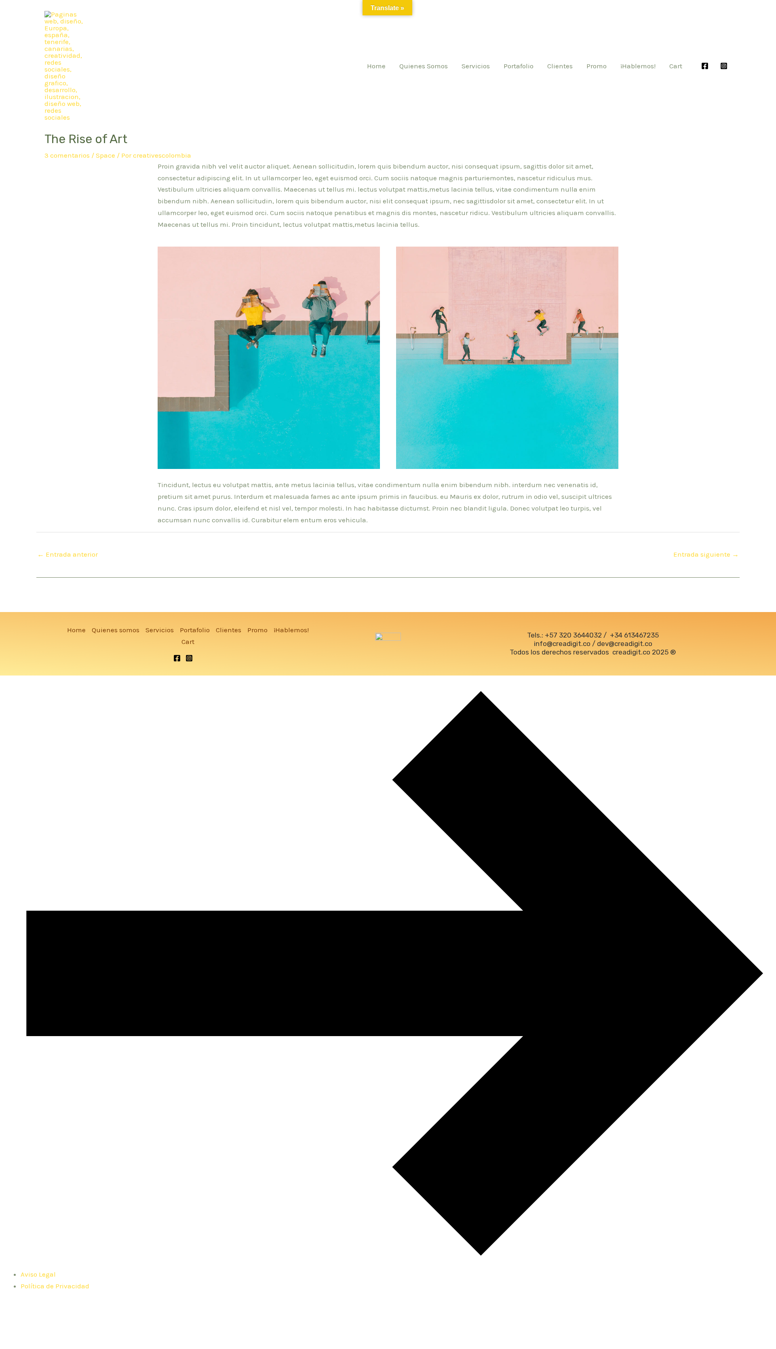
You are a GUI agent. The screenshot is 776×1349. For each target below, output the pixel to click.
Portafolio (519, 66)
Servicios (476, 66)
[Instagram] (724, 66)
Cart (675, 66)
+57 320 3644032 (573, 635)
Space (105, 155)
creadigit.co (631, 652)
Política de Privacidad (55, 1286)
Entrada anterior (67, 554)
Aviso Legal (38, 1274)
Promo (596, 66)
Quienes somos (423, 66)
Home (376, 66)
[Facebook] (705, 66)
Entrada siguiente (706, 554)
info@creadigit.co (562, 644)
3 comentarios (67, 155)
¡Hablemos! (638, 66)
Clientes (560, 66)
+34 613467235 (634, 635)
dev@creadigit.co (624, 644)
